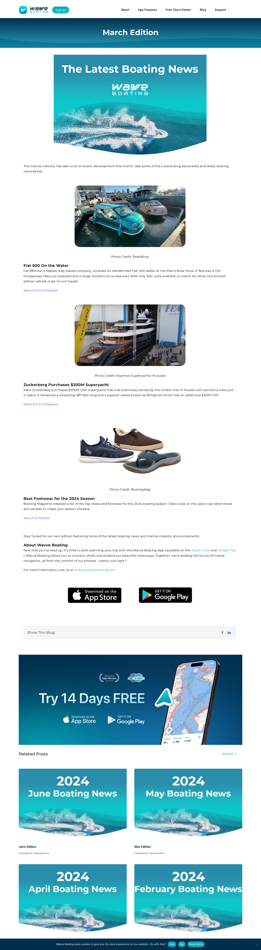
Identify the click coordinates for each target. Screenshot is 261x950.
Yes (172, 944)
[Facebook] (222, 632)
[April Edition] (73, 867)
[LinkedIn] (229, 632)
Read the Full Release (41, 290)
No (182, 944)
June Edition (27, 847)
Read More (196, 944)
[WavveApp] (130, 578)
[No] (256, 944)
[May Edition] (188, 771)
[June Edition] (73, 771)
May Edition (142, 847)
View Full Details (36, 518)
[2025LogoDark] (33, 7)
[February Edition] (188, 867)
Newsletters (41, 853)
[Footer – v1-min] (130, 656)
